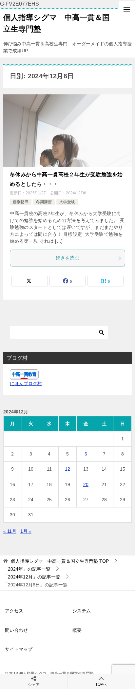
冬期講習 (44, 202)
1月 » (25, 531)
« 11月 (9, 531)
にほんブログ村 (26, 383)
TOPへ (101, 684)
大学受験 (67, 202)
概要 (77, 630)
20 (85, 484)
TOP (60, 561)
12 (67, 469)
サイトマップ (18, 649)
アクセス (14, 610)
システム (81, 610)
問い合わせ (16, 630)
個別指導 (21, 202)
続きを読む (67, 257)
